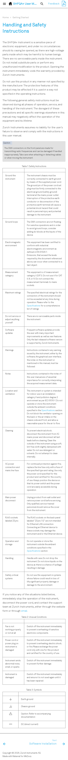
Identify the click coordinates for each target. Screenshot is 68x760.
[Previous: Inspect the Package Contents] (4, 742)
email (24, 611)
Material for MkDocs (21, 756)
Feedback (53, 4)
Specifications (33, 306)
